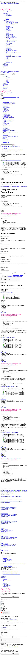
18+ (6, 42)
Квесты (7, 33)
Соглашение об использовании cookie (11, 574)
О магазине (5, 13)
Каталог (5, 20)
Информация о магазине (3, 577)
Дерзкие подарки (9, 35)
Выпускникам (9, 43)
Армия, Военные (9, 38)
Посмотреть (3, 302)
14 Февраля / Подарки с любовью (13, 56)
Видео (7, 17)
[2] (3, 271)
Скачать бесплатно (10, 21)
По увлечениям (9, 45)
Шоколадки (8, 47)
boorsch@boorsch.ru (8, 566)
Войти (9, 146)
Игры (7, 51)
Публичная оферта (7, 585)
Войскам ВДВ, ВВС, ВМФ (12, 22)
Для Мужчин (9, 30)
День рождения (9, 27)
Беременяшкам (9, 49)
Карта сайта (5, 586)
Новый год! (8, 55)
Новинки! (8, 59)
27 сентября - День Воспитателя (13, 52)
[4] (6, 271)
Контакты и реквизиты (6, 564)
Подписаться (15, 596)
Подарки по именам (10, 41)
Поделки (8, 44)
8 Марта (7, 57)
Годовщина (8, 48)
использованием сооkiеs (12, 647)
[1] (1, 271)
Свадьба (7, 28)
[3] (4, 271)
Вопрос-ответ (9, 15)
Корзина (7, 72)
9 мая (7, 58)
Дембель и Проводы (7, 555)
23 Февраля (8, 53)
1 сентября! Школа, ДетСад (12, 23)
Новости (8, 14)
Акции (4, 63)
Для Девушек (9, 31)
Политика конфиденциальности (10, 571)
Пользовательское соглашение (10, 572)
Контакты (5, 66)
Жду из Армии (6, 556)
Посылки (5, 558)
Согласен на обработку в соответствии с (12, 275)
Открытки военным (7, 559)
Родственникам (9, 34)
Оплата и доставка (7, 580)
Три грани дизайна (13, 619)
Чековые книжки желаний (11, 50)
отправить (3, 282)
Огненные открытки (10, 36)
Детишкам (8, 29)
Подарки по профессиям (11, 40)
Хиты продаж (9, 62)
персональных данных (18, 275)
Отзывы (7, 19)
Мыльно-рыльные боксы (11, 37)
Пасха (7, 60)
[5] (8, 271)
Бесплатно (5, 65)
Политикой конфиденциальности (14, 276)
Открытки (8, 26)
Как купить (5, 64)
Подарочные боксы (7, 560)
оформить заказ (4, 627)
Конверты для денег (10, 24)
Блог (7, 16)
